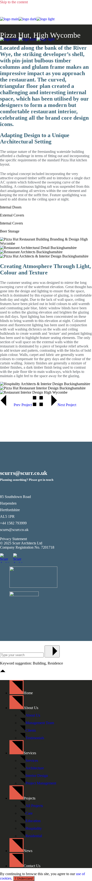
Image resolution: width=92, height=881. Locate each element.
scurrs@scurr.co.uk (14, 530)
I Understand (24, 878)
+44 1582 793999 (13, 523)
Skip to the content (14, 2)
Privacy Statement (13, 539)
